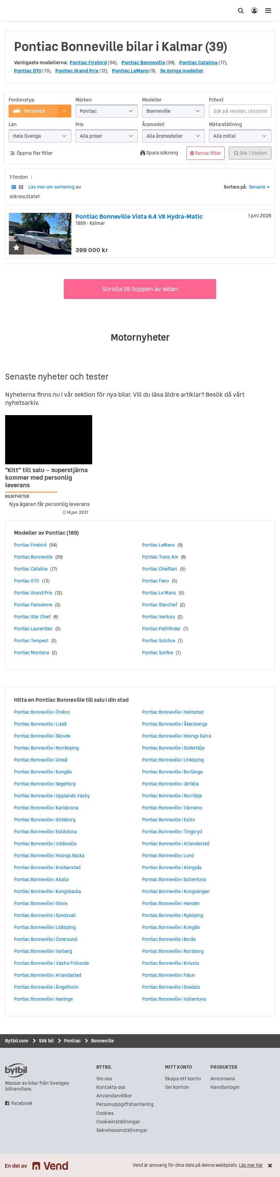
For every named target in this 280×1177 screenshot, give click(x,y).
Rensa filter (207, 153)
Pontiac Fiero (155, 580)
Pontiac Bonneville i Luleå (40, 724)
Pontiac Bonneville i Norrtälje (172, 795)
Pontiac (55, 533)
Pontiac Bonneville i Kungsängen (176, 891)
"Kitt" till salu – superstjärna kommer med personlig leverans (46, 477)
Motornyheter (140, 337)
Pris (79, 124)
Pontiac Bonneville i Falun (168, 975)
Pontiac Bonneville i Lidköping (45, 927)
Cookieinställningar (118, 1122)
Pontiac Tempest (31, 640)
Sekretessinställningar (121, 1130)
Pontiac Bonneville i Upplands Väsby (52, 795)
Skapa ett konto (183, 1079)
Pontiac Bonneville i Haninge (43, 999)
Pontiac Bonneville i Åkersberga (174, 724)
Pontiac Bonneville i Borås (169, 939)
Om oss (104, 1079)
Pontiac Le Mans (159, 592)
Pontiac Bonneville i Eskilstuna (45, 831)
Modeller (152, 100)
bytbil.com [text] (16, 1070)
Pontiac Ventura (158, 616)
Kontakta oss (110, 1087)
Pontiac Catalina (198, 62)
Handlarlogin (225, 1087)
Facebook (22, 1103)
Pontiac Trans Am (160, 556)
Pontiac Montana (31, 652)
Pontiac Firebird (88, 62)
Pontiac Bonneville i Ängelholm (46, 987)
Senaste (257, 187)
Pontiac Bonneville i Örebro (42, 712)
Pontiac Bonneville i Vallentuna (174, 999)
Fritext (216, 100)
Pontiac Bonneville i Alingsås (172, 867)
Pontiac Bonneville (143, 62)
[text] (12, 10)
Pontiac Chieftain (159, 568)
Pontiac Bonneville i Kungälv (43, 771)
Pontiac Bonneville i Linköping (173, 759)
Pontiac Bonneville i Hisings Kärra (176, 736)
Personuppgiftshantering (125, 1104)
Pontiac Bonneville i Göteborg (44, 819)
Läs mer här (251, 1165)
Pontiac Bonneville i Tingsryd (172, 831)
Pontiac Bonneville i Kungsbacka (47, 891)
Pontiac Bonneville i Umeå (40, 759)
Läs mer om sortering (51, 186)
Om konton (177, 1087)
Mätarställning (225, 124)
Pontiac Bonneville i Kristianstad (47, 867)
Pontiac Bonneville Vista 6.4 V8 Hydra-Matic (139, 216)
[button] (16, 248)
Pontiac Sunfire (157, 652)
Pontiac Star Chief (32, 616)
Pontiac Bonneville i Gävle (40, 903)
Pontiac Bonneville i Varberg (43, 951)
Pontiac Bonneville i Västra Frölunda (51, 963)
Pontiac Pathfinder (161, 628)
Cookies (105, 1113)
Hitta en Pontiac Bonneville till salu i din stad (71, 700)
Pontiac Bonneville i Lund (168, 855)
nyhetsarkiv (21, 402)
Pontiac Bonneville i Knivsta (170, 963)
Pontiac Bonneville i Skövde (42, 736)
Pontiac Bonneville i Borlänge (172, 771)
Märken (83, 100)
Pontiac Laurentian (33, 628)
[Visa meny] (268, 10)
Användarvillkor (114, 1096)
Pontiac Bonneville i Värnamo (172, 807)
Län (13, 124)
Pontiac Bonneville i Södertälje (173, 747)
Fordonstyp (21, 100)
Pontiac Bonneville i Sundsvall (45, 915)
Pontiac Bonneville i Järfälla (170, 783)
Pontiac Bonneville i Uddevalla (45, 843)
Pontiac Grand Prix (76, 70)
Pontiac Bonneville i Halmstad (173, 712)
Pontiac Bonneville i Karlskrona (46, 807)
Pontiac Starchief (159, 604)
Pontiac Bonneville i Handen (171, 903)
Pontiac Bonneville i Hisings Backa (49, 855)
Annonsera (222, 1079)
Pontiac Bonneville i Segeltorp (45, 783)
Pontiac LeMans (130, 70)
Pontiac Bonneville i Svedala (171, 987)
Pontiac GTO (27, 70)
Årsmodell (153, 124)
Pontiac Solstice (158, 640)
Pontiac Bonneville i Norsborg (173, 951)
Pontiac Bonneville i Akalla (41, 879)
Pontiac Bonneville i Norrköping (46, 747)
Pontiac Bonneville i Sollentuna (174, 879)
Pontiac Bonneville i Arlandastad (47, 975)
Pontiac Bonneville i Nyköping (172, 915)
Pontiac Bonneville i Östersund (45, 939)
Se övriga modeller (182, 70)
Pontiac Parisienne (33, 604)
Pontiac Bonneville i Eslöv (168, 819)
